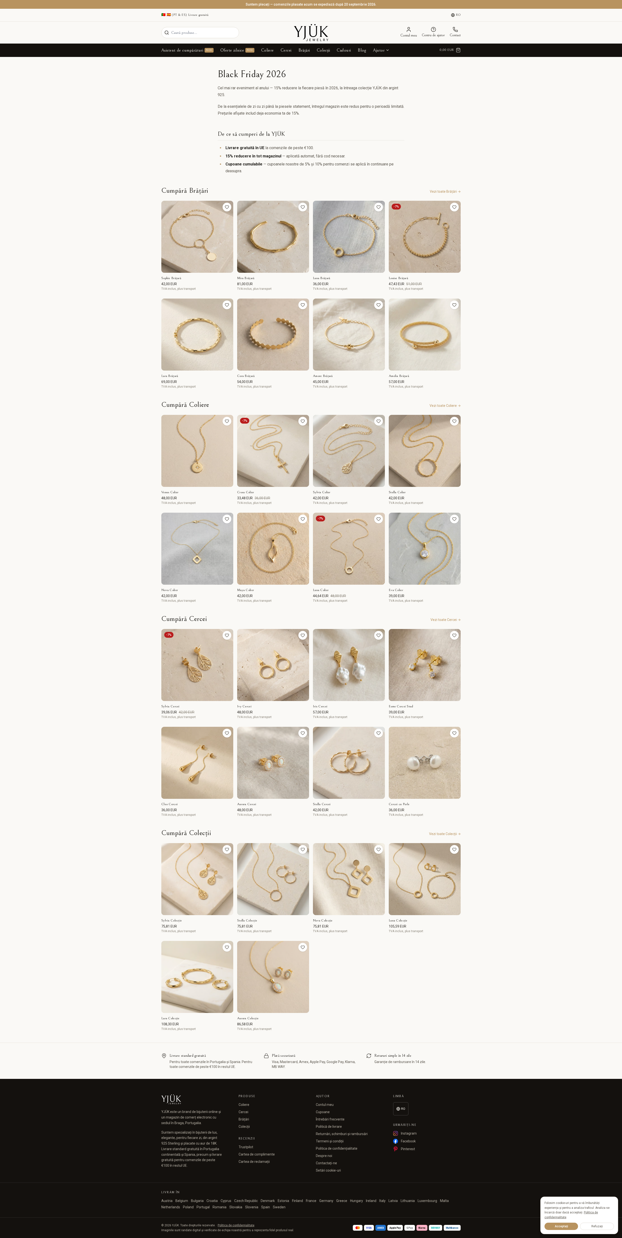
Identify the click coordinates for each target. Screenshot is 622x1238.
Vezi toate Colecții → (445, 834)
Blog (362, 50)
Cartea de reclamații (254, 1162)
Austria (167, 1201)
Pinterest (408, 1149)
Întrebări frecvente (330, 1119)
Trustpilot (246, 1147)
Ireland (371, 1201)
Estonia (283, 1201)
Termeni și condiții (330, 1141)
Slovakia (235, 1207)
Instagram (409, 1133)
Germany (326, 1201)
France (311, 1201)
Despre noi (324, 1156)
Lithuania (408, 1201)
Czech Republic (246, 1201)
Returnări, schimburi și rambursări (342, 1134)
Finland (297, 1201)
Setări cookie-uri (328, 1170)
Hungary (356, 1201)
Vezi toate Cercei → (446, 620)
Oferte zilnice (236, 50)
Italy (382, 1201)
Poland (188, 1207)
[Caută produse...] (166, 32)
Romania (219, 1207)
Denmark (268, 1201)
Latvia (393, 1201)
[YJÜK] (311, 32)
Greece (341, 1201)
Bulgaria (197, 1201)
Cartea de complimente (257, 1154)
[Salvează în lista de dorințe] (227, 207)
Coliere (267, 50)
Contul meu (325, 1105)
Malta (444, 1201)
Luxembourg (427, 1201)
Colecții (323, 50)
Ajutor (379, 50)
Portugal (203, 1207)
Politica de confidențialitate (336, 1148)
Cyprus (226, 1201)
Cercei (286, 50)
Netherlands (170, 1207)
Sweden (279, 1207)
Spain (265, 1207)
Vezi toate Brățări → (445, 191)
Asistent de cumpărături (186, 50)
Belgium (181, 1201)
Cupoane (323, 1112)
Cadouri (344, 50)
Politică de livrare (329, 1127)
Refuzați (597, 1226)
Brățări (304, 50)
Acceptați (561, 1226)
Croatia (212, 1201)
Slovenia (251, 1207)
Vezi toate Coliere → (445, 406)
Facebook (408, 1141)
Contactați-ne (326, 1163)
